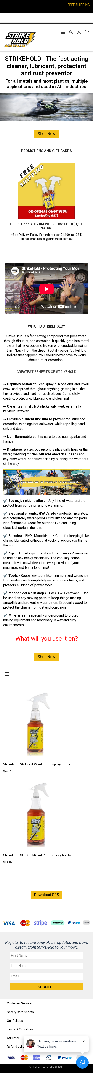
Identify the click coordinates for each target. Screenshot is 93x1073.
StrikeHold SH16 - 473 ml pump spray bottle (36, 764)
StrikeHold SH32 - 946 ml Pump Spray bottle (37, 855)
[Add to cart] (43, 737)
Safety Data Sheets (20, 1012)
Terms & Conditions (20, 1029)
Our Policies (15, 1020)
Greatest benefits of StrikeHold (46, 372)
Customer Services (20, 1003)
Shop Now (46, 133)
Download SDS (46, 894)
